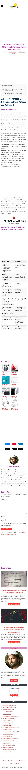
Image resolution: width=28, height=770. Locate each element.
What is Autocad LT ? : (9, 92)
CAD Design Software (8, 707)
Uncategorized (6, 752)
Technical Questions (8, 745)
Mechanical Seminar (8, 734)
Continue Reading (14, 604)
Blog (9, 760)
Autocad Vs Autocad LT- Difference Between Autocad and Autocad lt (13, 90)
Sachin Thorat (12, 52)
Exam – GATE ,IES (7, 711)
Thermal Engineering (8, 749)
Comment (4, 499)
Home (4, 760)
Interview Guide (6, 720)
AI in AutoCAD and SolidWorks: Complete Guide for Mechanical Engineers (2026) (14, 629)
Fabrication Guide (7, 714)
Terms (11, 763)
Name (3, 516)
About (12, 760)
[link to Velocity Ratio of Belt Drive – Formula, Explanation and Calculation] (14, 579)
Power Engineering (7, 740)
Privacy (23, 760)
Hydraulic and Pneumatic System (11, 716)
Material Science (7, 729)
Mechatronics (6, 736)
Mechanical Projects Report (10, 731)
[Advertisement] (14, 29)
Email (3, 520)
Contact (18, 760)
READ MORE (14, 680)
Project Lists (6, 743)
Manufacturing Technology (9, 727)
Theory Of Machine (7, 747)
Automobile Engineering (9, 705)
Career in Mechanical (8, 709)
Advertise (16, 763)
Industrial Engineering (8, 718)
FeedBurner (17, 696)
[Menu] (2, 6)
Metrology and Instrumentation (10, 738)
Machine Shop (6, 725)
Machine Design (7, 723)
